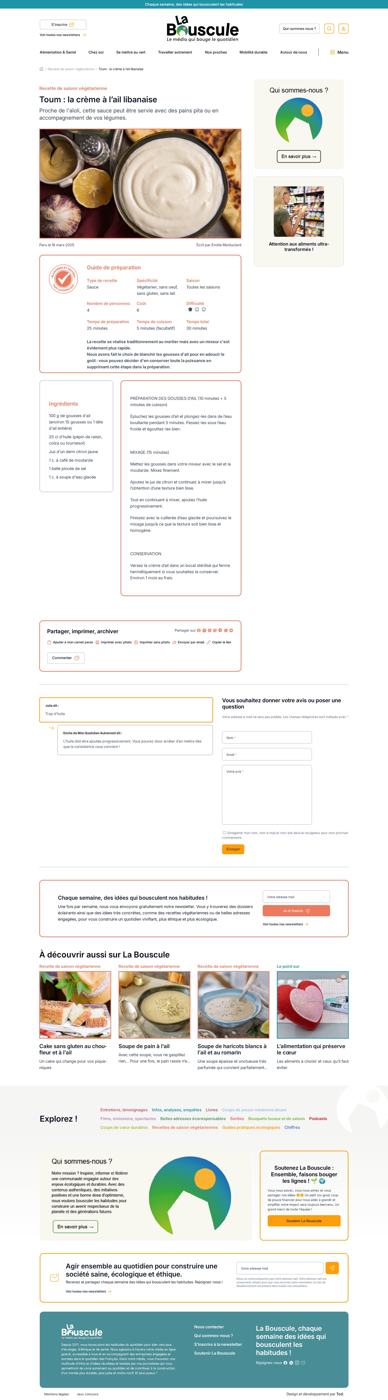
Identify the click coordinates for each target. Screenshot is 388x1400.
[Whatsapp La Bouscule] (226, 630)
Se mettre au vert (131, 52)
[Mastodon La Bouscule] (215, 630)
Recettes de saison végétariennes (185, 1127)
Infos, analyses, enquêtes (177, 1109)
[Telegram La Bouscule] (220, 630)
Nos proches (216, 52)
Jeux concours (87, 1394)
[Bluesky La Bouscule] (231, 630)
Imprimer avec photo (116, 642)
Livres (212, 1109)
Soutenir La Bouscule (304, 1221)
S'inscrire (59, 24)
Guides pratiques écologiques (251, 1127)
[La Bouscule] (203, 28)
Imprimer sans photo (155, 642)
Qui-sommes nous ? (299, 28)
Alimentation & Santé (58, 52)
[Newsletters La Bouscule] (303, 1362)
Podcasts (318, 1118)
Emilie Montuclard (226, 245)
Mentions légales (56, 1394)
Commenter (62, 657)
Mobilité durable (253, 52)
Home (41, 69)
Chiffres (292, 1127)
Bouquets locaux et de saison (276, 1118)
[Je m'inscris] (332, 1268)
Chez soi (96, 52)
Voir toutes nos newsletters (60, 35)
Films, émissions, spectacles (128, 1118)
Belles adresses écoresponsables (193, 1118)
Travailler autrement (175, 52)
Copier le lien (221, 642)
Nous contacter (209, 1326)
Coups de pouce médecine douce (254, 1109)
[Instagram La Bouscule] (204, 630)
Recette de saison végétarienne (71, 69)
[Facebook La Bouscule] (199, 630)
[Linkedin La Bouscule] (209, 630)
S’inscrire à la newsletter (218, 1344)
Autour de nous (293, 52)
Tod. (340, 1394)
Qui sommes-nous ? (213, 1335)
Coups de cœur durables (124, 1127)
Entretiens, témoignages (124, 1109)
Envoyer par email (191, 642)
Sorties (237, 1118)
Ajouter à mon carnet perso (73, 642)
